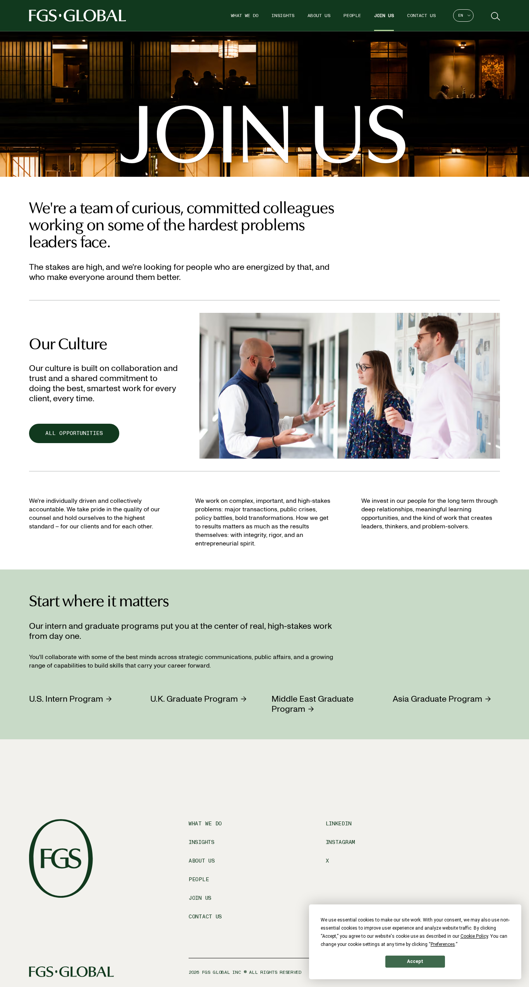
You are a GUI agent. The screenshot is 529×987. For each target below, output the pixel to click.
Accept (415, 961)
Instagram (340, 842)
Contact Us (421, 15)
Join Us (384, 15)
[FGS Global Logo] (77, 15)
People (352, 15)
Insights (282, 15)
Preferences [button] (443, 944)
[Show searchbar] (494, 15)
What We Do (244, 15)
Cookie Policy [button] (474, 936)
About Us (318, 15)
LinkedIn (339, 823)
